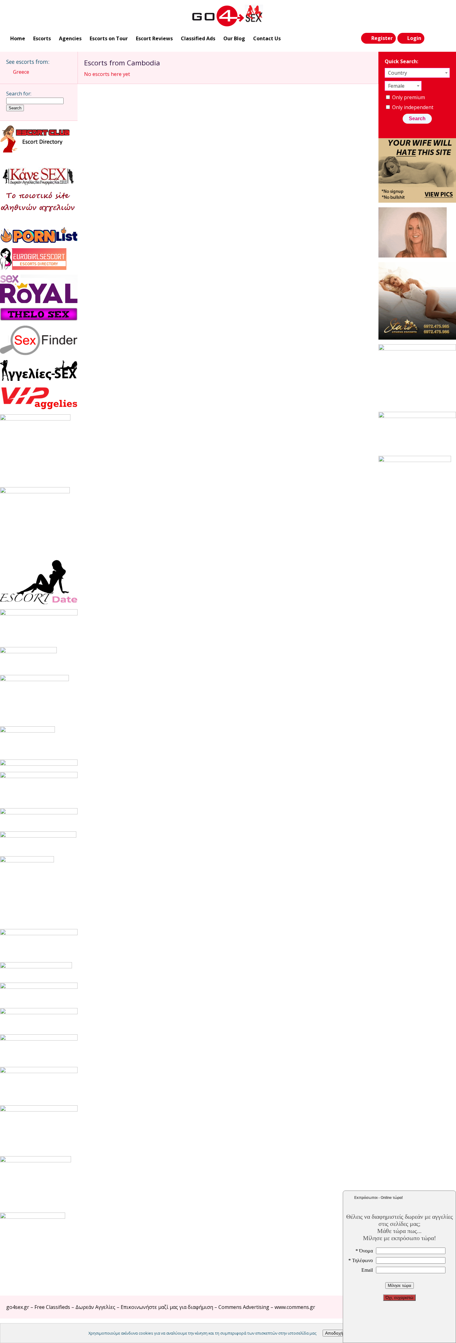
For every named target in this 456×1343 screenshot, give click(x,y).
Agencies (70, 38)
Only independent (412, 107)
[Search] (431, 38)
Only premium (408, 97)
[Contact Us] (444, 38)
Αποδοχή (334, 1333)
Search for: (18, 93)
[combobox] (417, 73)
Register (382, 38)
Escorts (42, 38)
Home (17, 38)
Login (414, 38)
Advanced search (420, 128)
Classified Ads (198, 38)
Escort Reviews (154, 38)
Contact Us (267, 38)
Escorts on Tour (109, 38)
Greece (21, 71)
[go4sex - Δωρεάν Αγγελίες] (228, 16)
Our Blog (234, 38)
